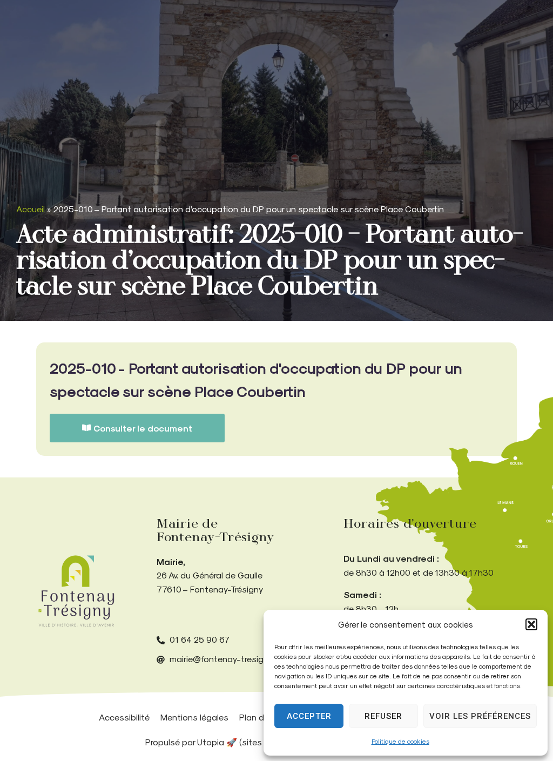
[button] (531, 624)
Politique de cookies (400, 741)
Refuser (383, 716)
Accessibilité (124, 717)
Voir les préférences (480, 716)
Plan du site (262, 717)
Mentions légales (194, 717)
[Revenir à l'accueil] (76, 591)
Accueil (30, 209)
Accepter (309, 716)
